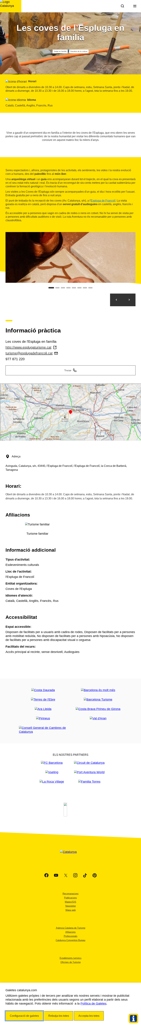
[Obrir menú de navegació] (135, 6)
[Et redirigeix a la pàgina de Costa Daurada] (43, 690)
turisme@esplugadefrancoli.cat (29, 353)
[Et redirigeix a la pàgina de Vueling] (51, 772)
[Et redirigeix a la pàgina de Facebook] (46, 875)
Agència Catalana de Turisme (70, 928)
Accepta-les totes (88, 1015)
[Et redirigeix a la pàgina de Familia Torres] (89, 782)
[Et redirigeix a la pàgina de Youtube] (56, 875)
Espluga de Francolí (103, 200)
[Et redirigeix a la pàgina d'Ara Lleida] (43, 709)
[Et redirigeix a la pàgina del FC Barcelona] (52, 763)
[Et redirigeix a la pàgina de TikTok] (85, 875)
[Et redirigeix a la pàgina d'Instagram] (75, 875)
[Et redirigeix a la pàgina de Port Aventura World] (89, 772)
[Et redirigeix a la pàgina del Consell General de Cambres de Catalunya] (43, 730)
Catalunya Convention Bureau (70, 940)
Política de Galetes (93, 1003)
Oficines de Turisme (71, 962)
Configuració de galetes (24, 1015)
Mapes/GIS (70, 902)
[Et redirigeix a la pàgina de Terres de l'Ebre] (43, 700)
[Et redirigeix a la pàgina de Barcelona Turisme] (98, 700)
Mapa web (71, 910)
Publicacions (70, 897)
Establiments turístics (71, 958)
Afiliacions (70, 932)
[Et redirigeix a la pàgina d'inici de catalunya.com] (70, 856)
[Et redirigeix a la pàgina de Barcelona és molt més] (98, 690)
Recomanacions (71, 893)
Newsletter (70, 906)
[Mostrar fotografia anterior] (116, 300)
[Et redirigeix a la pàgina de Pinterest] (95, 875)
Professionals (70, 936)
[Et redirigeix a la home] (10, 6)
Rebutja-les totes (58, 1015)
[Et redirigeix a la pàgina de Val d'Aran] (98, 718)
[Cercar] (122, 6)
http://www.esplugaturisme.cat (28, 347)
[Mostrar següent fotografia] (129, 300)
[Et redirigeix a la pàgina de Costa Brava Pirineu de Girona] (98, 709)
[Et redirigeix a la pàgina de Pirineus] (43, 718)
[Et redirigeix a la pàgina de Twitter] (66, 875)
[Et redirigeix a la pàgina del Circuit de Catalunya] (89, 763)
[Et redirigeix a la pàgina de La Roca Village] (52, 782)
